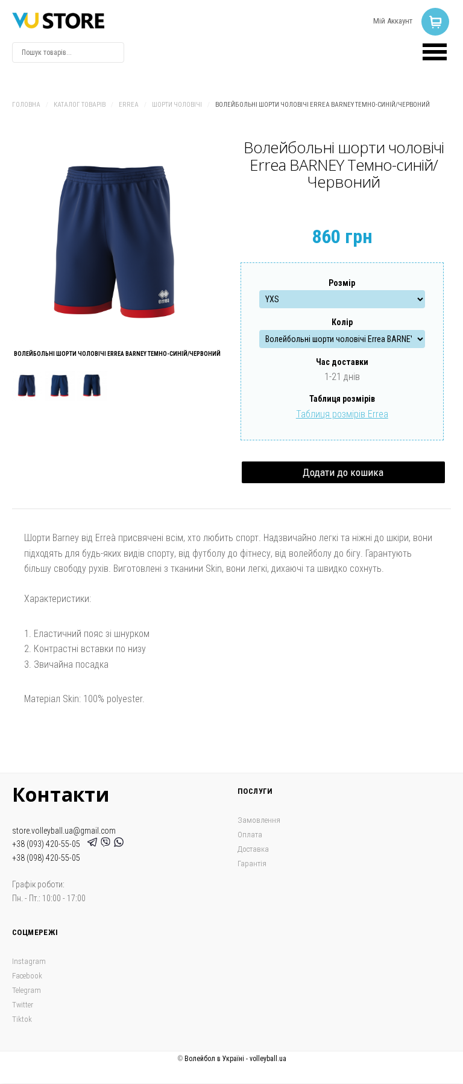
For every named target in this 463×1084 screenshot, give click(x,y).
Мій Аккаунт (392, 20)
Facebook (27, 975)
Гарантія (252, 863)
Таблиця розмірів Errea (342, 414)
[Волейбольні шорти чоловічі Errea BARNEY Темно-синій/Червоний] (117, 244)
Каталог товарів (80, 105)
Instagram (29, 961)
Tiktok (22, 1019)
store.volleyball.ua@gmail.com (64, 830)
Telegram (26, 990)
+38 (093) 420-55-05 (48, 844)
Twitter (22, 1004)
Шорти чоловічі (177, 105)
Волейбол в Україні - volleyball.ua (235, 1058)
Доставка (253, 849)
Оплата (250, 834)
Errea (129, 105)
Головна (26, 105)
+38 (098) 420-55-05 (46, 858)
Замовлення (259, 820)
